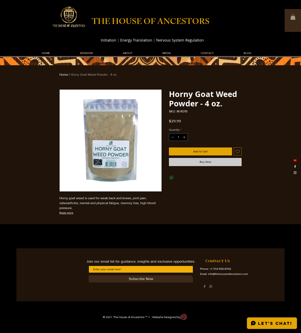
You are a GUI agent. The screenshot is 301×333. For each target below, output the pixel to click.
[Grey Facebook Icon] (204, 286)
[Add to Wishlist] (238, 151)
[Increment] (184, 137)
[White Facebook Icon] (295, 166)
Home (63, 74)
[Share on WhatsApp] (171, 177)
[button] (292, 17)
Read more (66, 212)
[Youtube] (295, 160)
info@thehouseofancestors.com (228, 274)
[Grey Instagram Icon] (211, 286)
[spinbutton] (178, 137)
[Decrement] (172, 137)
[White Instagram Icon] (295, 172)
